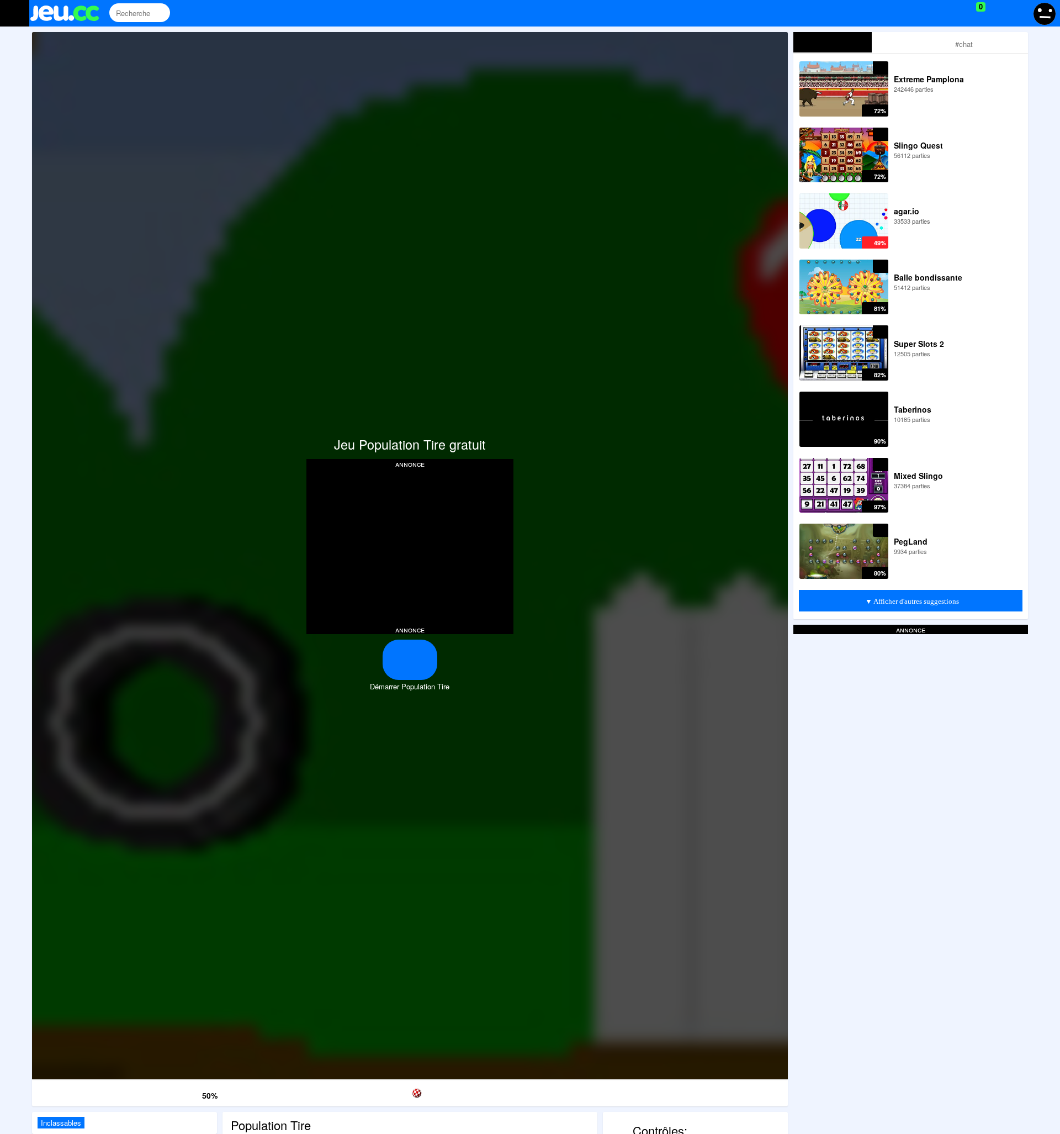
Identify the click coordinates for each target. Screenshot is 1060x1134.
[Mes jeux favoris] (953, 13)
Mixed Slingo (918, 475)
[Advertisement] (409, 545)
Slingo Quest (918, 145)
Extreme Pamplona (929, 79)
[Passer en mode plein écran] (734, 1091)
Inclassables (61, 1122)
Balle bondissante (928, 277)
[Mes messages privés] (996, 13)
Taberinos (912, 409)
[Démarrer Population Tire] (410, 660)
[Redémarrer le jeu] (86, 1091)
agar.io (906, 211)
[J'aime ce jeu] (174, 1093)
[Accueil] (69, 13)
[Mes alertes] (1017, 13)
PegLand (911, 541)
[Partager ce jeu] (518, 1091)
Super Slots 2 (919, 343)
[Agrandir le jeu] (626, 1091)
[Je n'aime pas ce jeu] (191, 1093)
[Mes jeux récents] (930, 13)
